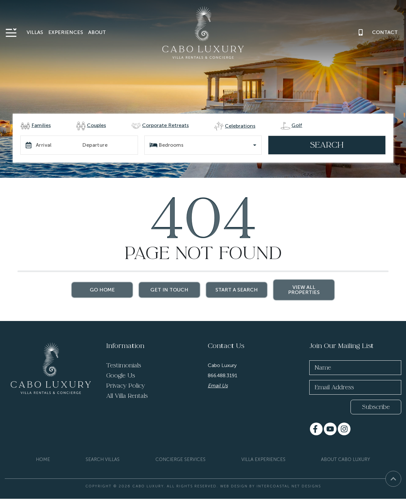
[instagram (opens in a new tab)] (344, 429)
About (97, 32)
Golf (296, 125)
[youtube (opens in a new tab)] (330, 429)
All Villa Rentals (127, 396)
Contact (385, 32)
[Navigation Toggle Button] (11, 32)
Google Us (120, 375)
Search (327, 145)
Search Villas (103, 459)
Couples (96, 125)
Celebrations (240, 126)
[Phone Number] (360, 32)
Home (43, 459)
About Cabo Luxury (345, 459)
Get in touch (169, 290)
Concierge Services (180, 459)
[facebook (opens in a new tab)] (316, 429)
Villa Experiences (263, 459)
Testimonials (123, 365)
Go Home (102, 290)
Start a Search (236, 290)
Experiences (65, 32)
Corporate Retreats (165, 125)
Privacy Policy (125, 386)
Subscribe (376, 407)
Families (41, 125)
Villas (35, 32)
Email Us (218, 386)
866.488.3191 (222, 375)
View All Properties (304, 289)
